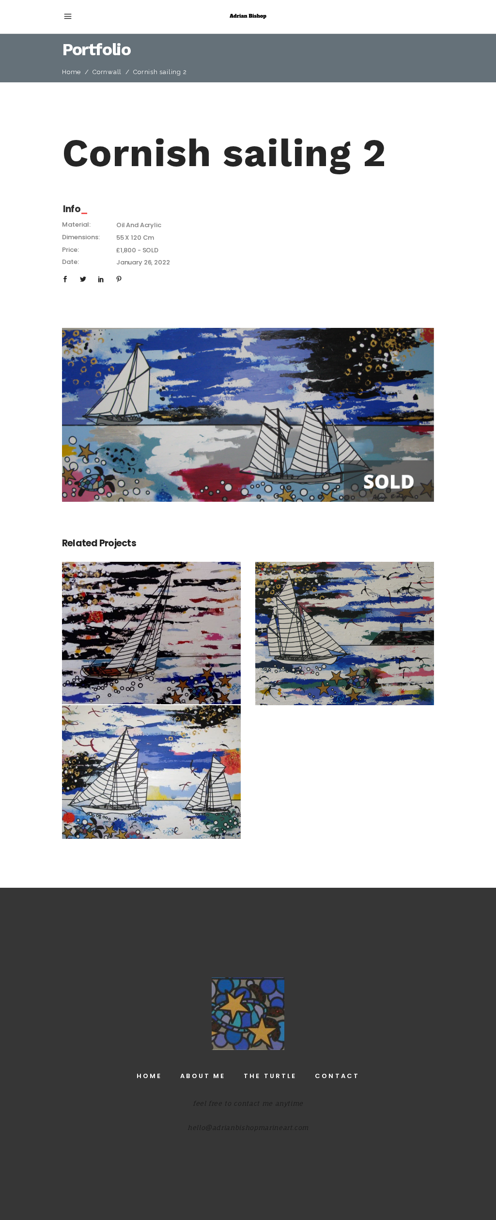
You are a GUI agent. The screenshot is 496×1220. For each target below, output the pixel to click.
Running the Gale (151, 627)
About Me (202, 1076)
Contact (337, 1076)
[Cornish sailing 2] (248, 415)
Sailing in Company (151, 766)
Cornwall (107, 72)
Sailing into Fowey (344, 627)
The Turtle (270, 1076)
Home (71, 72)
